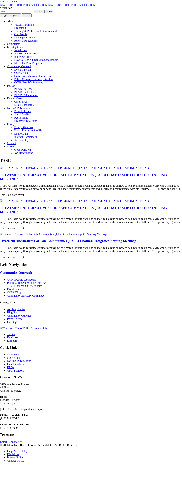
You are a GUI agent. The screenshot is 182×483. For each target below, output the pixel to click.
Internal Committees (25, 136)
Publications (21, 117)
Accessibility (21, 140)
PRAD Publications (25, 92)
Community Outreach (19, 66)
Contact (11, 143)
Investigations (15, 47)
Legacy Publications (25, 120)
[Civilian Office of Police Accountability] (47, 4)
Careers (11, 146)
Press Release (14, 318)
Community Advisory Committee (33, 75)
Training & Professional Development (35, 31)
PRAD (11, 85)
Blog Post (12, 312)
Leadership (20, 27)
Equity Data (21, 133)
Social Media (21, 114)
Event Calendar (23, 69)
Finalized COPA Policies (28, 285)
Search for (6, 7)
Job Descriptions (23, 152)
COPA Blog (21, 72)
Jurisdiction (20, 50)
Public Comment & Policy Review (33, 79)
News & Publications (19, 108)
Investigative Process (26, 53)
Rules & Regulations (26, 40)
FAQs (10, 367)
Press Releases (22, 111)
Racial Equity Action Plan (28, 130)
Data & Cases (15, 98)
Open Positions (22, 149)
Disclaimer (13, 454)
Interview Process (24, 56)
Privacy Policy (15, 457)
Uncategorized (15, 322)
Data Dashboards (24, 104)
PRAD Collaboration (26, 95)
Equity (11, 124)
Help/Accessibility (17, 451)
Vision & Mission (24, 24)
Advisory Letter (16, 309)
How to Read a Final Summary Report (36, 59)
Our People (20, 34)
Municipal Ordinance (26, 37)
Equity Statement (23, 127)
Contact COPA (15, 460)
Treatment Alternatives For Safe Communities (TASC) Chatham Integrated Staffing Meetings (68, 241)
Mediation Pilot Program (28, 63)
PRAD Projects (23, 88)
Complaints (13, 43)
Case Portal (20, 101)
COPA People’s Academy (28, 82)
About (10, 21)
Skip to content (8, 1)
